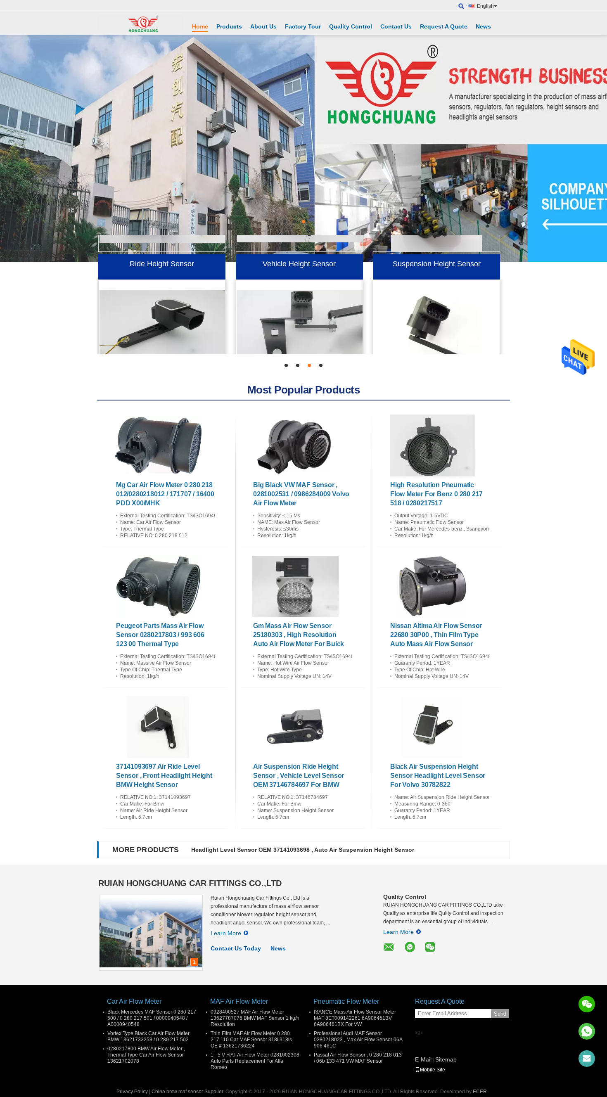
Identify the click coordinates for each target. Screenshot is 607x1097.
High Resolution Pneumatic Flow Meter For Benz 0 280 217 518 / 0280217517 (436, 494)
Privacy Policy (132, 1092)
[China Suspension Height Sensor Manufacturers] (436, 308)
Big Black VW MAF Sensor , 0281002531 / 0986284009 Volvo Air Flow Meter (301, 494)
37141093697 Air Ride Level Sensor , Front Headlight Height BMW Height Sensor (164, 775)
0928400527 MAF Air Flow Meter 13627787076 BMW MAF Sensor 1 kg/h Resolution (255, 1018)
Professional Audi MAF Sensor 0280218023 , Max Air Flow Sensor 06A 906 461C (358, 1040)
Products (229, 26)
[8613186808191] (586, 1031)
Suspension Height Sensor (437, 246)
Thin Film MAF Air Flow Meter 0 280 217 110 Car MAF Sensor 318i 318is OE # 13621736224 (251, 1040)
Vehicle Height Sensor (299, 246)
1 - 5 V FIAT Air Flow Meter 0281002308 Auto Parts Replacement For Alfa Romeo (255, 1061)
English (485, 6)
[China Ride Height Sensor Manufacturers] (163, 308)
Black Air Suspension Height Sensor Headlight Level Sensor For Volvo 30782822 (437, 775)
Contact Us (396, 26)
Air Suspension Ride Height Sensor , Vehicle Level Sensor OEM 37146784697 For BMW (298, 775)
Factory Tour (303, 26)
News (483, 26)
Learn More (226, 933)
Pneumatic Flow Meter (346, 1001)
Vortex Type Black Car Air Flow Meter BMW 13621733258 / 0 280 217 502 (148, 1037)
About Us (263, 26)
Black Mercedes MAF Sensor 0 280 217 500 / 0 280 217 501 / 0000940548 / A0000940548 (151, 1018)
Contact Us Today (236, 948)
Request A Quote (443, 26)
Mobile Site (432, 1070)
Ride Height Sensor (162, 246)
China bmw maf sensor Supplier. (188, 1092)
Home (200, 26)
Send (500, 1014)
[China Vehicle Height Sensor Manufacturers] (300, 308)
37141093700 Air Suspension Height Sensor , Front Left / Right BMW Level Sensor (306, 849)
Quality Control (350, 26)
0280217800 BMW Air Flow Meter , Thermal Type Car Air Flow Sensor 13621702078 (146, 1055)
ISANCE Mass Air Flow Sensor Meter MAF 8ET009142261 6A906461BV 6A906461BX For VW (355, 1018)
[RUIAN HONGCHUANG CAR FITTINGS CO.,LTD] (140, 23)
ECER (480, 1092)
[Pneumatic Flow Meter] (303, 148)
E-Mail (423, 1059)
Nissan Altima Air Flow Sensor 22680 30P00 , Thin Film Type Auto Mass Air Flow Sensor (436, 634)
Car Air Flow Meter (134, 1001)
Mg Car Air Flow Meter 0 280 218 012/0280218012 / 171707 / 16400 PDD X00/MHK (165, 494)
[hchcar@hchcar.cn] (586, 1058)
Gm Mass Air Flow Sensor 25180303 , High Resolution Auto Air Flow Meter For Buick (298, 634)
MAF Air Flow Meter (239, 1001)
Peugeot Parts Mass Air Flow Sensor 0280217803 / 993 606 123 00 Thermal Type (160, 634)
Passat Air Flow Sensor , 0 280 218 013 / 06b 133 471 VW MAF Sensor (358, 1058)
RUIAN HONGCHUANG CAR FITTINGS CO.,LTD (190, 883)
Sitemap (446, 1059)
